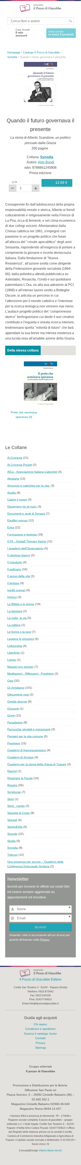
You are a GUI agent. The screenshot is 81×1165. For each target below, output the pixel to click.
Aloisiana (13, 478)
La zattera (14, 625)
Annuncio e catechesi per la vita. (28, 485)
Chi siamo (40, 1024)
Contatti (40, 1038)
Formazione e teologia (22, 534)
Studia (11, 840)
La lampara (14, 611)
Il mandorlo (14, 562)
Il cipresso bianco (18, 555)
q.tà (14, 181)
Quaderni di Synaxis (20, 757)
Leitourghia (14, 645)
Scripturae (14, 792)
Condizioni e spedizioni (40, 1028)
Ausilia (11, 492)
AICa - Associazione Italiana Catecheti (32, 471)
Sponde (12, 833)
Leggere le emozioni (20, 638)
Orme (11, 715)
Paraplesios (15, 722)
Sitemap (40, 1047)
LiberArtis (13, 652)
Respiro (12, 785)
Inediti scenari (16, 590)
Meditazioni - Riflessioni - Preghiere (30, 673)
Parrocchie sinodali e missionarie (28, 729)
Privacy (45, 939)
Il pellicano (14, 569)
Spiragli (12, 820)
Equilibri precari (17, 520)
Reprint (12, 771)
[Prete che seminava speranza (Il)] (40, 384)
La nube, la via (17, 618)
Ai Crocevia (14, 457)
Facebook (9, 32)
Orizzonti (13, 708)
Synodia (12, 847)
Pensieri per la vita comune (25, 736)
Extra (10, 527)
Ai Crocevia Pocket (19, 464)
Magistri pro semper (20, 666)
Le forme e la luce (19, 631)
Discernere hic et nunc (22, 506)
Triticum (12, 854)
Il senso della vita (18, 576)
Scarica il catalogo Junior (40, 1033)
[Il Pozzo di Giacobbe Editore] (40, 8)
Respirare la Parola (20, 778)
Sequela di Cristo (18, 813)
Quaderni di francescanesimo (26, 750)
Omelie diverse (17, 701)
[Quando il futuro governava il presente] (40, 85)
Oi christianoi (15, 687)
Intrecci (12, 597)
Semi (10, 799)
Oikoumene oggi (18, 694)
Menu (6, 8)
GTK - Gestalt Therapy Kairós (26, 541)
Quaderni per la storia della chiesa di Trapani (36, 764)
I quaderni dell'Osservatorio (25, 548)
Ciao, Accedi (23, 33)
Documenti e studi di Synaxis (26, 513)
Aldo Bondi (46, 162)
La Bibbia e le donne (20, 604)
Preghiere (13, 743)
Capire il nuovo (17, 499)
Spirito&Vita (14, 826)
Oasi (10, 680)
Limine (11, 659)
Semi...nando (16, 806)
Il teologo (13, 583)
